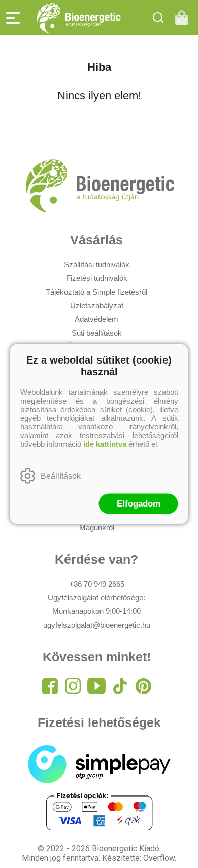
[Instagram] (73, 686)
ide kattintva (104, 444)
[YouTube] (96, 686)
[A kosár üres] (184, 18)
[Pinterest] (143, 686)
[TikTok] (120, 686)
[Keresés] (158, 18)
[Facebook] (50, 686)
